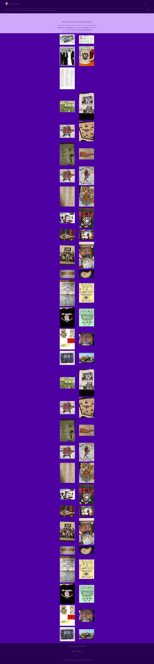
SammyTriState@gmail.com (77, 651)
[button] (145, 3)
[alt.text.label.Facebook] (148, 10)
